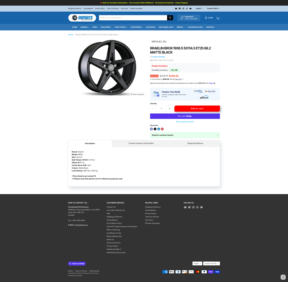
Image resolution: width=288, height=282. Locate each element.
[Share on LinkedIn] (158, 129)
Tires (94, 27)
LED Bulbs (150, 27)
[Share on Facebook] (151, 129)
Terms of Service (113, 8)
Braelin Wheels (159, 57)
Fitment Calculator (136, 8)
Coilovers (105, 27)
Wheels (84, 27)
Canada (212, 8)
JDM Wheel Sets (166, 27)
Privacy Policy (100, 8)
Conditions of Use (114, 233)
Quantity (153, 103)
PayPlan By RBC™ (114, 249)
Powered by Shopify (75, 275)
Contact (210, 27)
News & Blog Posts (114, 236)
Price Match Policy (114, 223)
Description (90, 143)
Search (70, 271)
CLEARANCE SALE (195, 27)
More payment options (185, 121)
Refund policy (94, 271)
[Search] (170, 17)
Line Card (124, 8)
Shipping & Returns (74, 8)
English (198, 8)
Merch (180, 27)
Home (74, 27)
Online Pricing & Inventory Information (122, 226)
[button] (209, 17)
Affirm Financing (113, 230)
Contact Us (111, 207)
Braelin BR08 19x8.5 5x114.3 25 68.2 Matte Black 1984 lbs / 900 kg (97, 165)
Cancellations (88, 8)
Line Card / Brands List (116, 210)
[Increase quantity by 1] (170, 109)
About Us (110, 239)
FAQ (108, 213)
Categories (136, 27)
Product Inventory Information (141, 143)
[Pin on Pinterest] (162, 129)
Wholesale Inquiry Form (116, 252)
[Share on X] (155, 129)
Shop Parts (120, 27)
